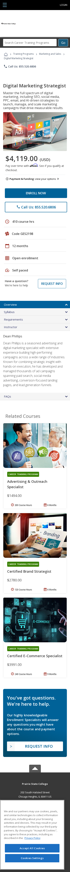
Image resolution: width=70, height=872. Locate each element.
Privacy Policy (32, 838)
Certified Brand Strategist (29, 571)
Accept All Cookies (32, 848)
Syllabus (9, 312)
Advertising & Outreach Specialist (27, 484)
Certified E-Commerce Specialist (34, 656)
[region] (32, 835)
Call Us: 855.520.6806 (20, 66)
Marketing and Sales (50, 53)
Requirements (13, 319)
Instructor (10, 327)
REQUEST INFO (52, 284)
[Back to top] (35, 783)
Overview (10, 304)
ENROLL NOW (36, 193)
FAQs (7, 396)
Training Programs (23, 53)
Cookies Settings (32, 858)
